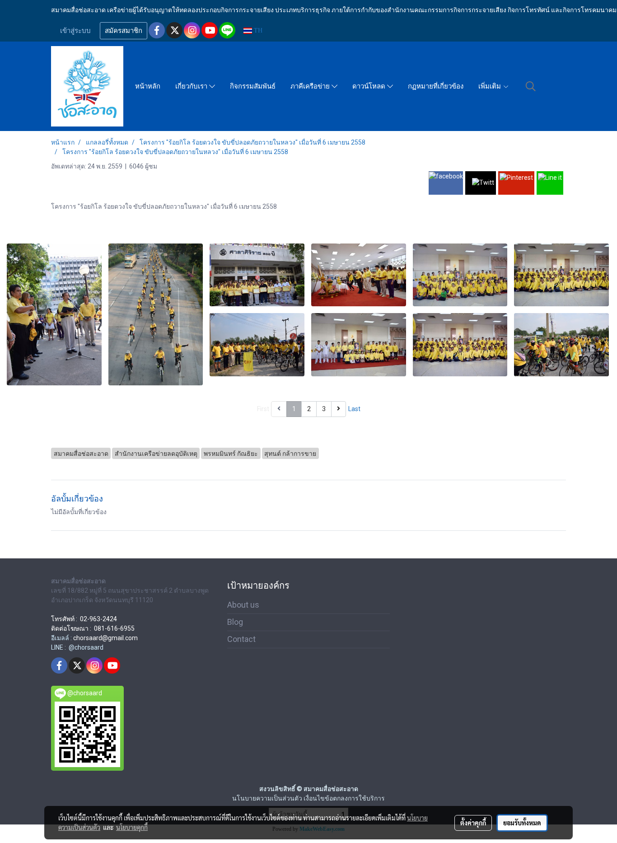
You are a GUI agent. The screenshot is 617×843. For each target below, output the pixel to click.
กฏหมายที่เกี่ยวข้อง (435, 86)
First (263, 408)
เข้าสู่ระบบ (75, 31)
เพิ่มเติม (490, 86)
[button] (531, 86)
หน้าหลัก (147, 86)
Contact (241, 639)
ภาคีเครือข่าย (311, 86)
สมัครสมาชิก (123, 31)
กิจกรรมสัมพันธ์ (253, 86)
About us (243, 604)
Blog (235, 622)
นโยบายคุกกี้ (132, 827)
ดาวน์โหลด (369, 86)
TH (257, 30)
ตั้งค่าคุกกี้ (473, 823)
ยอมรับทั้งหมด (522, 823)
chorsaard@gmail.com (105, 638)
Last (354, 408)
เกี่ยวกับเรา (192, 86)
